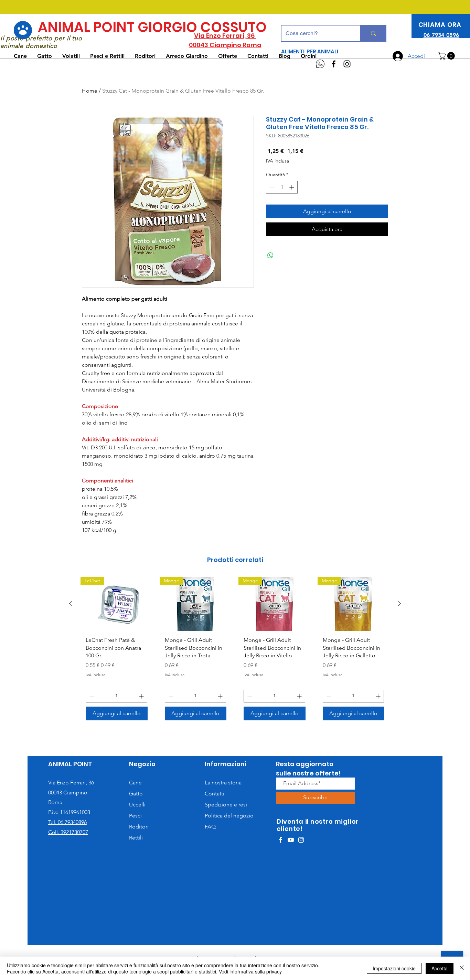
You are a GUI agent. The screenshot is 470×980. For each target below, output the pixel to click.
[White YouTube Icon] (291, 840)
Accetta (439, 968)
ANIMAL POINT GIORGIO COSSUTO (152, 27)
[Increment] (292, 187)
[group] (235, 651)
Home (89, 90)
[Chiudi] (462, 968)
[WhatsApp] (320, 64)
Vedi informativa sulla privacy (250, 971)
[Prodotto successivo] (399, 604)
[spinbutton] (282, 187)
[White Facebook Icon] (280, 840)
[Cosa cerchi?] (373, 33)
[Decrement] (271, 187)
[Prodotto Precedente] (70, 604)
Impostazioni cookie (394, 968)
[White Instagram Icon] (301, 840)
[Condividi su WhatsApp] (270, 255)
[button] (447, 56)
